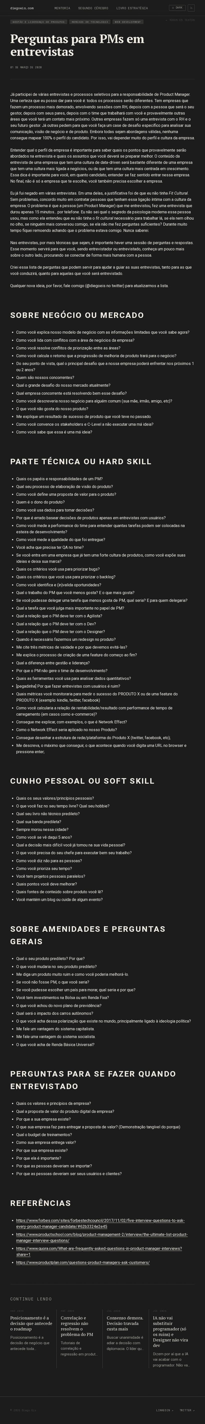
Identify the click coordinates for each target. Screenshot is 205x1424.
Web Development (128, 22)
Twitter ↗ (187, 1410)
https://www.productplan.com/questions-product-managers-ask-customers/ (83, 1262)
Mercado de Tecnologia (90, 22)
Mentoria (62, 8)
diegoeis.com (22, 8)
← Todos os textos (180, 20)
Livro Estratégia (132, 8)
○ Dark (177, 7)
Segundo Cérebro (93, 8)
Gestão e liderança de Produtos (39, 22)
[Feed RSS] (191, 8)
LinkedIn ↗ (164, 1410)
